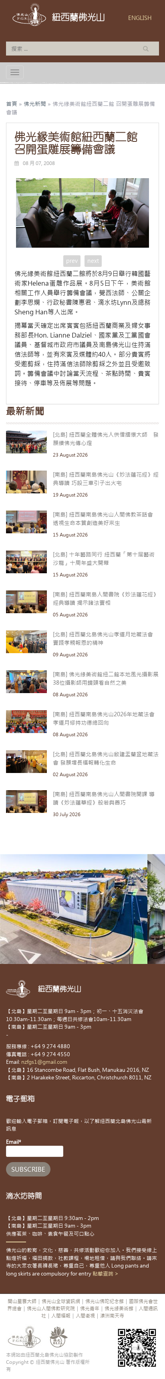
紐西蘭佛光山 (78, 17)
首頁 (11, 103)
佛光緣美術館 (119, 1308)
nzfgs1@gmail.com (44, 1062)
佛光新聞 (35, 103)
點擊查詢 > (106, 1273)
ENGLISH (140, 18)
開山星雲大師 (22, 1301)
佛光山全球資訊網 (61, 1301)
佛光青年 (89, 1308)
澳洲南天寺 (112, 1316)
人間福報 (60, 1316)
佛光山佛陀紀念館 (104, 1301)
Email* (13, 1142)
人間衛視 (85, 1316)
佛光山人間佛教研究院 (51, 1308)
